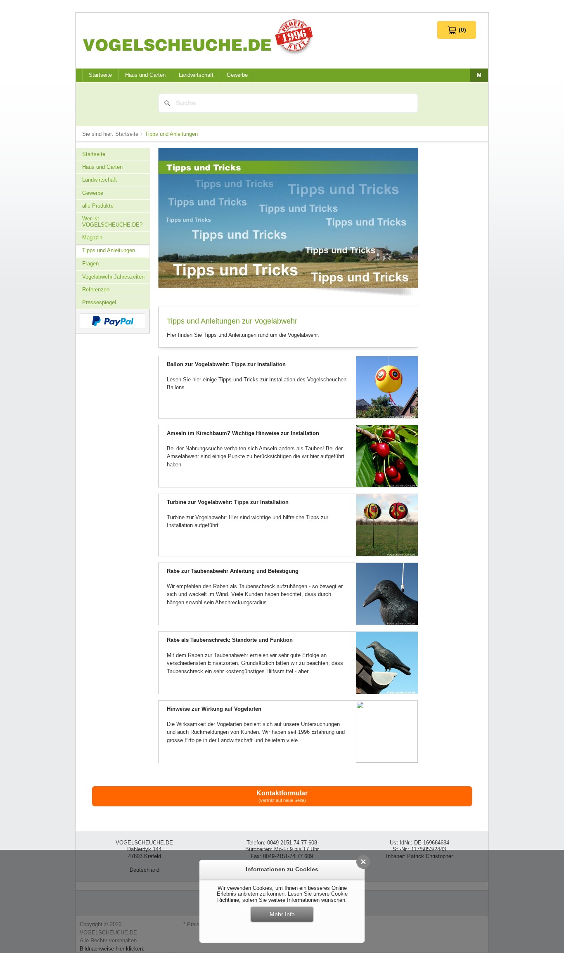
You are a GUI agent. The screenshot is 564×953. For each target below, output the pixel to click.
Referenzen (95, 289)
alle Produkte (98, 206)
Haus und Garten (145, 75)
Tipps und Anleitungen (108, 250)
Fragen (90, 263)
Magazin (92, 237)
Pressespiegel (99, 302)
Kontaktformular (282, 796)
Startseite (127, 134)
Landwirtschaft (196, 75)
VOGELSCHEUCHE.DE (200, 36)
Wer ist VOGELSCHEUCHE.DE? (112, 221)
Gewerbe (237, 75)
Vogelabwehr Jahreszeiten (113, 277)
